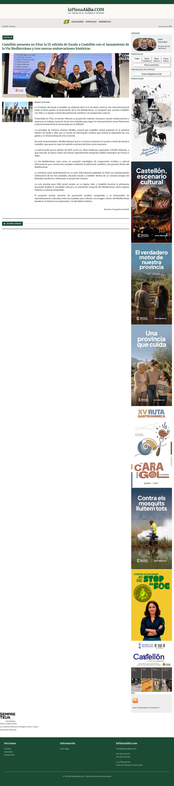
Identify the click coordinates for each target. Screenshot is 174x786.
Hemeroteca (105, 21)
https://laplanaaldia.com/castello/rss (146, 707)
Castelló (5, 26)
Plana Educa (166, 59)
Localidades (77, 21)
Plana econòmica (151, 65)
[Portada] (66, 22)
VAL (170, 26)
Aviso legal (64, 748)
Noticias (12, 26)
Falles (137, 58)
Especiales (91, 21)
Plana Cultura (156, 59)
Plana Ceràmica (147, 59)
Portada (7, 748)
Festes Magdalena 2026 (152, 74)
